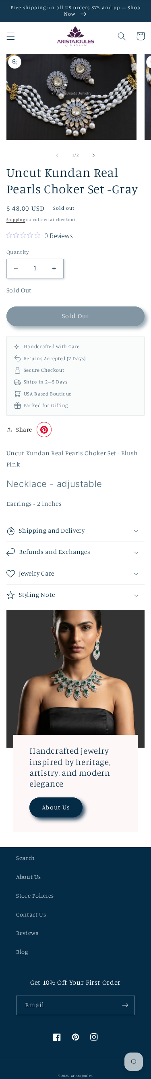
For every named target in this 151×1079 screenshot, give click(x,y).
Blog (22, 951)
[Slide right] (94, 155)
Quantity (17, 252)
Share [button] (24, 429)
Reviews (27, 932)
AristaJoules (82, 1075)
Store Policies (35, 895)
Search (25, 857)
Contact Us (31, 914)
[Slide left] (57, 155)
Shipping (15, 219)
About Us (56, 807)
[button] (10, 36)
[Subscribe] (125, 1005)
